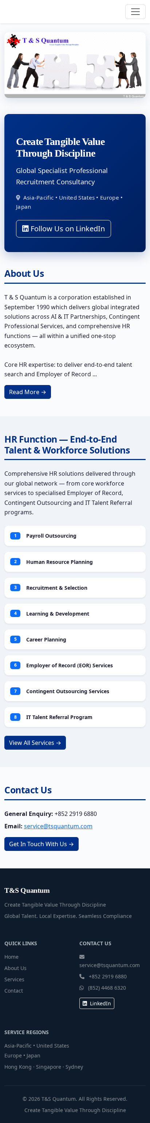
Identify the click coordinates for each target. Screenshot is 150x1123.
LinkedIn (99, 1003)
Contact (13, 990)
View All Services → (35, 743)
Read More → (27, 392)
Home (11, 956)
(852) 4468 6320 (107, 987)
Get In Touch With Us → (41, 844)
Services (14, 979)
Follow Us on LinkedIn (67, 228)
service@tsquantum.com (58, 826)
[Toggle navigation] (135, 11)
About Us (15, 968)
